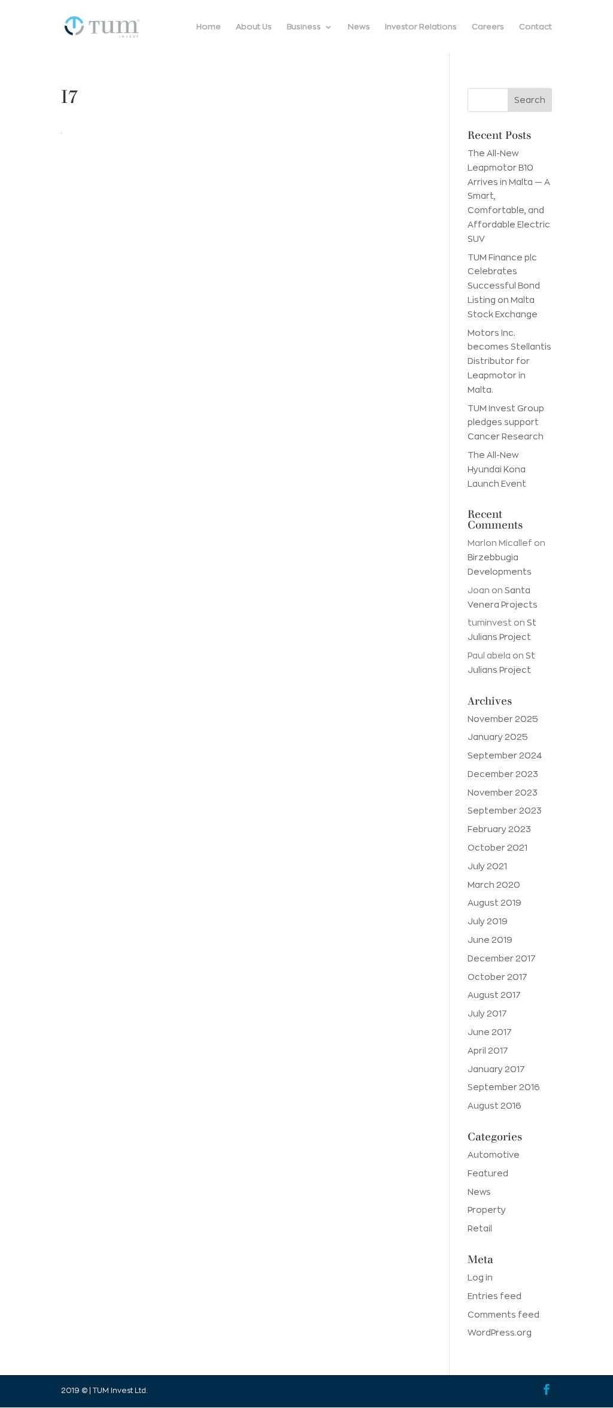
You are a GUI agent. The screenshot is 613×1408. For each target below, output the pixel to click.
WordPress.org (500, 1332)
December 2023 (503, 774)
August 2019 (494, 903)
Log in (480, 1277)
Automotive (494, 1155)
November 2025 (503, 719)
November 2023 (503, 792)
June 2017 (490, 1032)
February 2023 (499, 829)
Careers (488, 27)
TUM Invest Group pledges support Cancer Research (506, 422)
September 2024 (505, 755)
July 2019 (488, 921)
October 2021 (497, 847)
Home (208, 27)
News (359, 27)
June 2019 (490, 940)
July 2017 (487, 1013)
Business (304, 27)
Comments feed (503, 1314)
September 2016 (504, 1087)
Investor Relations (421, 27)
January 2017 (496, 1069)
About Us (254, 27)
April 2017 (488, 1050)
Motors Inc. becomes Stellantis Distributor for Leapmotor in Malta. (509, 361)
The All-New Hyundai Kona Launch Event (497, 469)
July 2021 (487, 866)
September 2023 (505, 810)
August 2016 (494, 1105)
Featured (488, 1173)
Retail (480, 1228)
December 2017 (502, 958)
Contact (535, 27)
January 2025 (498, 737)
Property (487, 1210)
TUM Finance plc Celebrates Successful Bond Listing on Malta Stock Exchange (504, 285)
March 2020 (494, 885)
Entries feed (494, 1296)
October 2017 (497, 977)
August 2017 (494, 995)
